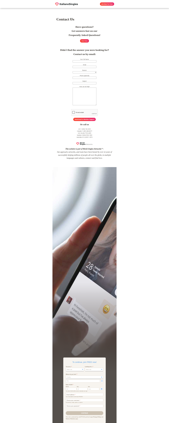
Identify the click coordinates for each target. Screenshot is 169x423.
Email (84, 65)
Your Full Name (84, 59)
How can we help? (84, 86)
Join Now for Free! (107, 4)
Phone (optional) (84, 75)
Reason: (84, 70)
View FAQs (85, 41)
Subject (84, 81)
